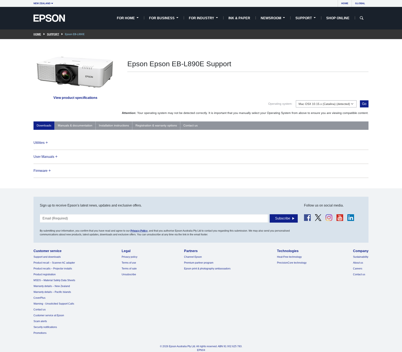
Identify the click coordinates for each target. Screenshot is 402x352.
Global (360, 3)
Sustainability (360, 256)
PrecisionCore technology (292, 262)
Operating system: (280, 103)
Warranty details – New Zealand (52, 286)
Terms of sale (129, 268)
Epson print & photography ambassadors (207, 268)
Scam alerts (40, 321)
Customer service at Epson (49, 315)
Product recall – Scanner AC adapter (54, 262)
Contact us (190, 125)
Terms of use (129, 262)
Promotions (40, 333)
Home (344, 3)
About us (358, 262)
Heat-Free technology (289, 256)
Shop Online (337, 18)
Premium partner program (198, 262)
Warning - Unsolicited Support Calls (54, 303)
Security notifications (45, 327)
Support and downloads (47, 256)
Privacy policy (129, 256)
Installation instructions (114, 125)
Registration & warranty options (156, 125)
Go (364, 104)
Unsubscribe (129, 274)
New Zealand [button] (42, 3)
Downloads (44, 125)
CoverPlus (39, 297)
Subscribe (282, 218)
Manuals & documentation (75, 125)
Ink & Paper (239, 18)
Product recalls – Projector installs (53, 268)
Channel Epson (193, 256)
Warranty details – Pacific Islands (52, 292)
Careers (357, 268)
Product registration (45, 274)
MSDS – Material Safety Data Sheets (54, 280)
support (53, 34)
